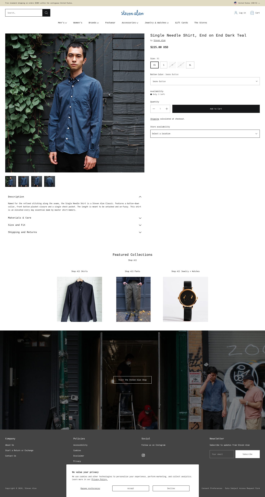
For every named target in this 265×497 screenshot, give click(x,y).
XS (154, 65)
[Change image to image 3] (36, 181)
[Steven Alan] (132, 13)
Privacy (77, 461)
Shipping (154, 119)
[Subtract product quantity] (154, 109)
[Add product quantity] (167, 109)
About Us (9, 445)
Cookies (77, 450)
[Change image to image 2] (23, 181)
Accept (130, 488)
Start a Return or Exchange (19, 450)
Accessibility (80, 445)
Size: (154, 58)
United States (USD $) (247, 3)
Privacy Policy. (100, 479)
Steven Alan (159, 40)
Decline (171, 488)
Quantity (154, 101)
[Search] (46, 13)
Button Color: (164, 74)
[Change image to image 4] (49, 181)
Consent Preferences (212, 488)
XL (190, 65)
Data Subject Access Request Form (242, 488)
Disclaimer (78, 456)
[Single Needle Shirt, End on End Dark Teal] (74, 102)
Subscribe (247, 454)
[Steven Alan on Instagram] (143, 455)
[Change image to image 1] (10, 181)
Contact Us (10, 456)
